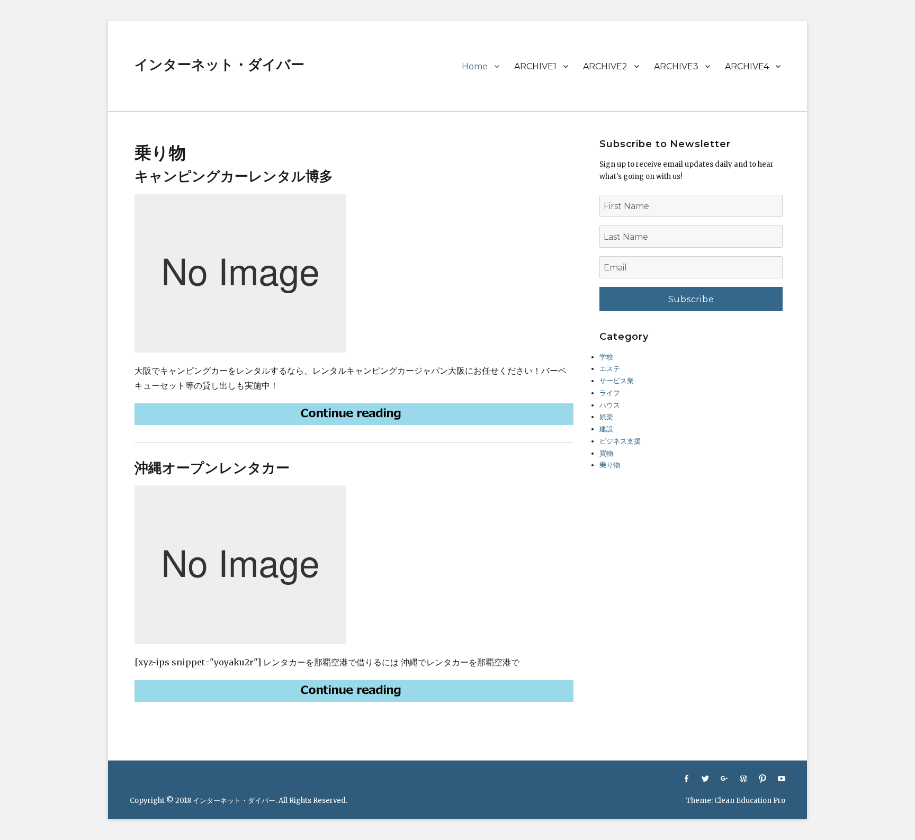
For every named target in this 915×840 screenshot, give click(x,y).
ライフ (609, 393)
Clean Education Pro (749, 800)
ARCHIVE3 (676, 66)
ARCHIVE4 (747, 66)
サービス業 (616, 380)
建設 (606, 428)
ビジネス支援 (620, 441)
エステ (609, 368)
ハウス (609, 405)
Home (475, 66)
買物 (606, 453)
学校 (606, 357)
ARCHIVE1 (535, 66)
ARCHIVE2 (605, 66)
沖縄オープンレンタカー (212, 467)
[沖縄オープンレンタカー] (353, 691)
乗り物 (609, 464)
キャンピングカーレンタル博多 (233, 176)
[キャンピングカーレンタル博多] (353, 414)
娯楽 (606, 416)
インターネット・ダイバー (219, 64)
